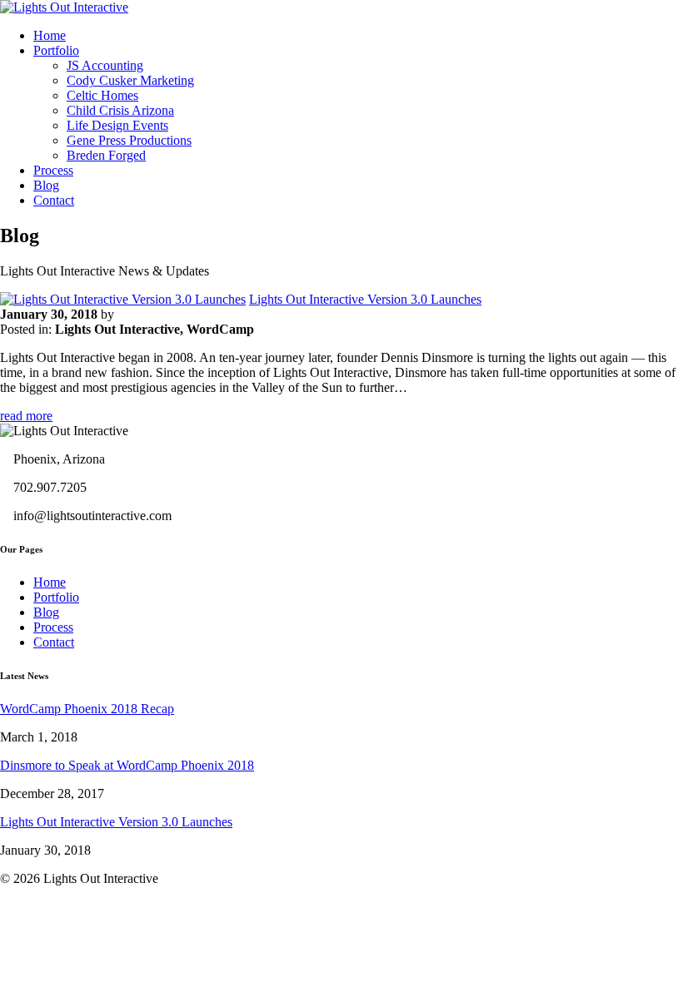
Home (49, 35)
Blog (46, 185)
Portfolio (56, 50)
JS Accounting (105, 65)
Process (53, 170)
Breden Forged (106, 155)
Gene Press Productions (129, 140)
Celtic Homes (102, 95)
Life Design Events (117, 125)
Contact (53, 200)
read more (26, 416)
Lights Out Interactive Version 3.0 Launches (365, 299)
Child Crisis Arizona (120, 110)
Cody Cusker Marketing (130, 80)
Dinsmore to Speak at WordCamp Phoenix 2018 (127, 765)
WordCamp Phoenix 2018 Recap (87, 709)
